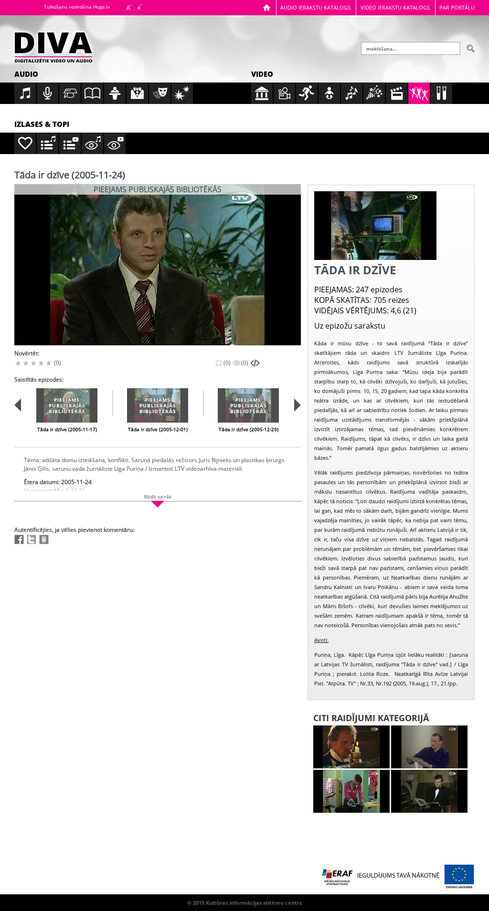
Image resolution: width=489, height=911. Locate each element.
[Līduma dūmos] (351, 746)
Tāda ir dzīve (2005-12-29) (248, 429)
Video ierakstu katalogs (395, 7)
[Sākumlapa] (267, 7)
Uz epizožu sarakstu (349, 326)
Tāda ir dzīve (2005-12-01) (158, 429)
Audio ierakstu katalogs (315, 7)
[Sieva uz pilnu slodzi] (351, 791)
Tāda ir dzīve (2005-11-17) (67, 429)
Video (262, 74)
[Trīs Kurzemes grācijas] (429, 791)
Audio (26, 74)
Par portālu (457, 7)
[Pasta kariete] (429, 746)
